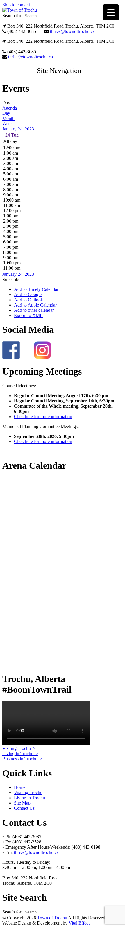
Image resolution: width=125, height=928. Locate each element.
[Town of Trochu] (19, 10)
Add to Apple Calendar (35, 304)
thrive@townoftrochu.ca (72, 31)
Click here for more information (43, 416)
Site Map (22, 802)
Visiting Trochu (28, 792)
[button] (59, 70)
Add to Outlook (28, 299)
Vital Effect (79, 922)
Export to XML (28, 315)
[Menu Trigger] (111, 12)
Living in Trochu (29, 797)
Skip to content (16, 4)
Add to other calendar (34, 310)
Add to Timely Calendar (36, 289)
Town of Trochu (52, 917)
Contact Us (24, 808)
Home (19, 787)
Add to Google (28, 294)
